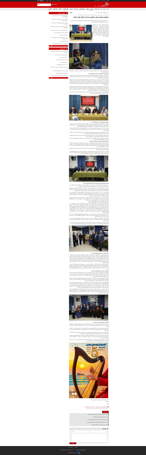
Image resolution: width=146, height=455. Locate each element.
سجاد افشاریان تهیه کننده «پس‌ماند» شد (61, 55)
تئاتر (101, 9)
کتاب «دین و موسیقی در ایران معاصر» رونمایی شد (100, 425)
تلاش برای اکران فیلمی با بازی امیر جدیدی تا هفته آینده (59, 30)
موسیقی (91, 9)
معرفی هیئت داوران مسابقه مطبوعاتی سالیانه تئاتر (60, 43)
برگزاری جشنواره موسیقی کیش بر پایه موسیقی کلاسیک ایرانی (98, 414)
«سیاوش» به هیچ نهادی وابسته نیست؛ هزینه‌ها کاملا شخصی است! (60, 23)
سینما (104, 9)
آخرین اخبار (62, 49)
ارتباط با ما (58, 0)
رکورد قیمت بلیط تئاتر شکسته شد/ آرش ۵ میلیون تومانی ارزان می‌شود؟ (59, 27)
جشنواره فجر (70, 447)
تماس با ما (76, 447)
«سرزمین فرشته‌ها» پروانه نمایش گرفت (62, 73)
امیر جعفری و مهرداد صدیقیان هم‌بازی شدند (61, 32)
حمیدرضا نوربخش (99, 406)
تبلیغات (50, 0)
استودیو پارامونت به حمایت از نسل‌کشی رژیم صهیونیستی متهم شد (59, 52)
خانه (107, 9)
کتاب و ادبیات (96, 9)
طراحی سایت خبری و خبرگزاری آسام (72, 452)
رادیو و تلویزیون (82, 9)
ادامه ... (50, 46)
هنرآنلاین (103, 25)
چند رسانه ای (55, 9)
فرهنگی (87, 9)
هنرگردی (50, 9)
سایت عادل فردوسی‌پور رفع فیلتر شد (62, 64)
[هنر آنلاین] (105, 5)
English (98, 6)
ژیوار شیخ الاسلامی (87, 406)
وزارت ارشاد (76, 9)
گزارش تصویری (65, 9)
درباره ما (53, 0)
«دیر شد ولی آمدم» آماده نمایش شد (62, 59)
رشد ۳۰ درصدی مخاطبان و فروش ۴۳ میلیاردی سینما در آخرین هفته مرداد (59, 38)
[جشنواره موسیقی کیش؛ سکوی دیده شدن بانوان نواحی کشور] (81, 33)
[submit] (72, 443)
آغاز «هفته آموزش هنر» (64, 41)
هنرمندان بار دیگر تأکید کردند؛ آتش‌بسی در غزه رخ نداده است (59, 68)
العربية (95, 6)
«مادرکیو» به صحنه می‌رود (64, 35)
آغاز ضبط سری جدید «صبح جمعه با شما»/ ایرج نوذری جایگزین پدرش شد (59, 20)
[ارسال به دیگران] (70, 12)
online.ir (54, 4)
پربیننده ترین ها (61, 13)
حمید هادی (93, 406)
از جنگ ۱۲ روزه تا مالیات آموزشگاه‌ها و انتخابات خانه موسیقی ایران (97, 422)
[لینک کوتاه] (71, 12)
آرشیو (47, 0)
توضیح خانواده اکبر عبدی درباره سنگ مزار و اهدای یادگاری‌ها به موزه (60, 16)
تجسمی (71, 9)
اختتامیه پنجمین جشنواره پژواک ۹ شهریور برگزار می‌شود (59, 75)
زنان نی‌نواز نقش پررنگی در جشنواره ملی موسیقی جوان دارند (98, 419)
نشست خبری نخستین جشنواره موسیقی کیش (100, 417)
